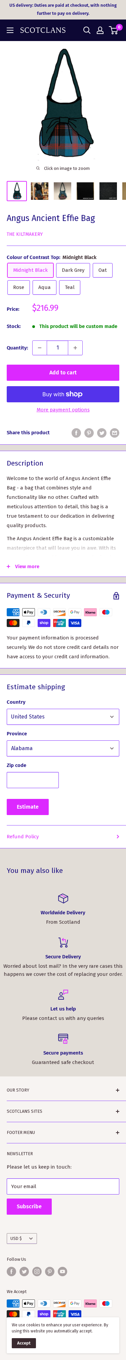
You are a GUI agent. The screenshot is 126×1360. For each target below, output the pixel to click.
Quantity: (17, 348)
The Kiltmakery (25, 234)
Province (17, 734)
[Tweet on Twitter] (102, 433)
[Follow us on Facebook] (11, 1271)
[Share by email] (114, 433)
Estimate (28, 807)
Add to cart (63, 372)
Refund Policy (23, 837)
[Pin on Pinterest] (89, 433)
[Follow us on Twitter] (24, 1271)
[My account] (100, 30)
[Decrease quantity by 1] (40, 348)
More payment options (63, 410)
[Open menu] (10, 30)
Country (16, 702)
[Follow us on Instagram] (37, 1271)
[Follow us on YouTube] (62, 1271)
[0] (114, 30)
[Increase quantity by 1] (75, 348)
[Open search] (87, 30)
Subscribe (29, 1206)
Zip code (16, 765)
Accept (24, 1343)
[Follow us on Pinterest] (49, 1271)
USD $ (16, 1238)
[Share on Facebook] (76, 433)
